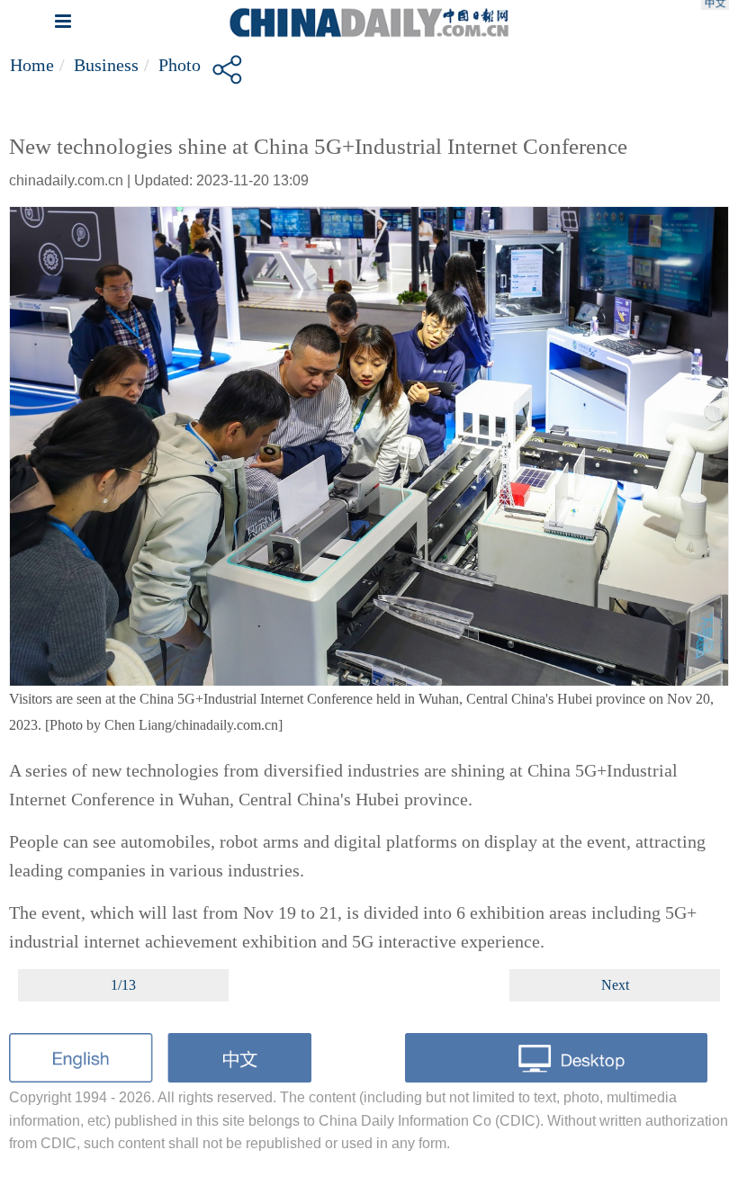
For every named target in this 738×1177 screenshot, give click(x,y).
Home (32, 65)
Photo (179, 65)
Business (106, 65)
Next (615, 985)
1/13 (123, 985)
